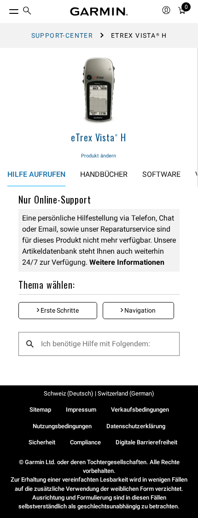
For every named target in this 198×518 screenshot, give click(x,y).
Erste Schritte (59, 310)
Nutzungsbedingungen (62, 426)
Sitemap (40, 409)
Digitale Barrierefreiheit (146, 442)
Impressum (81, 409)
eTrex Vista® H (98, 137)
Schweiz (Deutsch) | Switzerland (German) (99, 393)
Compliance (85, 442)
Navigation (139, 310)
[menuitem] (27, 11)
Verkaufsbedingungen (140, 409)
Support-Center (62, 35)
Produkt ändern (98, 156)
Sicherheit (42, 442)
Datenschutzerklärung (135, 426)
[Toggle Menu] (5, 9)
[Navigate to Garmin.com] (99, 11)
